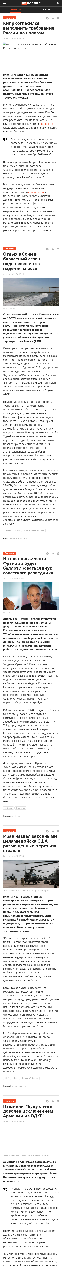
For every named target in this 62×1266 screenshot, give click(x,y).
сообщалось (36, 192)
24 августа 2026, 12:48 (13, 1121)
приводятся (47, 124)
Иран (15, 1078)
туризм (8, 530)
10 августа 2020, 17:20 (13, 38)
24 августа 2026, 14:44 (13, 274)
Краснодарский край (34, 530)
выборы (8, 808)
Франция (20, 808)
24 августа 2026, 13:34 (13, 856)
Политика (15, 9)
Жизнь (46, 9)
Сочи (17, 530)
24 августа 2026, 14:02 (13, 578)
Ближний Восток (30, 1078)
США (7, 1078)
